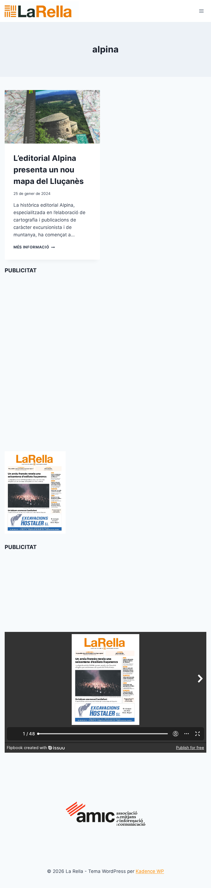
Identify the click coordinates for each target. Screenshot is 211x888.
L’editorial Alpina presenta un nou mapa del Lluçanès (48, 169)
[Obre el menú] (201, 11)
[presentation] (52, 117)
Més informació (34, 247)
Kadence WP (150, 871)
